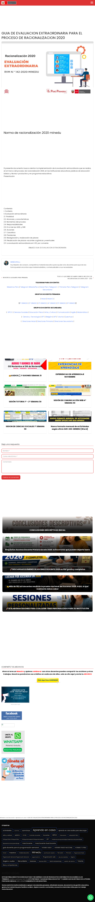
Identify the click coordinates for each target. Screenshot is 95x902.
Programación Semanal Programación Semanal (16, 857)
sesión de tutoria (69, 861)
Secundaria (22, 861)
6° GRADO (71, 303)
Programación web (49, 857)
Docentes (46, 835)
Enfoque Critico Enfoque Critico (11, 839)
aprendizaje (26, 830)
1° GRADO (23, 303)
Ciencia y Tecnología (31, 317)
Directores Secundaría (63, 321)
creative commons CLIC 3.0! (18, 879)
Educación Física (36, 312)
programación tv (36, 857)
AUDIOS (17, 835)
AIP (54, 317)
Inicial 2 (50, 299)
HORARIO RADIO (47, 848)
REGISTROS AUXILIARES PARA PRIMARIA (15, 277)
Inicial (43, 299)
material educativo (24, 853)
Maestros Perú (13, 287)
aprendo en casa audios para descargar (72, 830)
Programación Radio (79, 853)
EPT (43, 317)
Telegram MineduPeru (29, 287)
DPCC (10, 312)
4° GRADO (52, 303)
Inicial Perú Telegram (48, 287)
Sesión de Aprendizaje (55, 861)
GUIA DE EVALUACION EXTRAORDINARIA (50, 247)
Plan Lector (60, 853)
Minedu (36, 852)
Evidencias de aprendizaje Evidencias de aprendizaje (67, 839)
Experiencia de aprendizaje (11, 843)
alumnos (16, 830)
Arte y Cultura (50, 312)
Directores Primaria (45, 321)
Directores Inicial (29, 321)
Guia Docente (27, 843)
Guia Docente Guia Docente (45, 843)
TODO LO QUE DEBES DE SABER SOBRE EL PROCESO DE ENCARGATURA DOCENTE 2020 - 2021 (74, 277)
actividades (7, 830)
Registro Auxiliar (9, 861)
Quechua (68, 317)
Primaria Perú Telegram (69, 287)
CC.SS (24, 835)
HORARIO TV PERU (80, 848)
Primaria (68, 853)
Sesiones (33, 861)
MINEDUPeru (15, 262)
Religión (49, 317)
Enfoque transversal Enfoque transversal (33, 839)
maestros (12, 853)
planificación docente (49, 853)
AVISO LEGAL (20, 881)
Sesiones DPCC (43, 861)
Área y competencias (10, 865)
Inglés (73, 312)
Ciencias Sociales (21, 312)
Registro (73, 857)
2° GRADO (33, 303)
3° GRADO (42, 303)
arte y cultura (7, 835)
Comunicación (64, 312)
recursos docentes (63, 857)
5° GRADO (61, 303)
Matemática (82, 312)
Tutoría (60, 317)
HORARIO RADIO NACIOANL (63, 848)
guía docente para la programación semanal (21, 847)
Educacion (63, 835)
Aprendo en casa (44, 830)
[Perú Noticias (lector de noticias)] (7, 727)
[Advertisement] (47, 14)
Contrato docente (34, 835)
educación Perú (73, 835)
